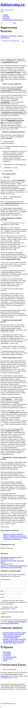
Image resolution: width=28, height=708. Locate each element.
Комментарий (5, 579)
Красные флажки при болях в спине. (14, 632)
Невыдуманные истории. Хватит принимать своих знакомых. (13, 635)
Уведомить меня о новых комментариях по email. (9, 608)
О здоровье (6, 655)
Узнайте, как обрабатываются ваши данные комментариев (14, 622)
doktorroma (12, 36)
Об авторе (6, 16)
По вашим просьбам (9, 657)
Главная (5, 15)
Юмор (5, 660)
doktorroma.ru (13, 4)
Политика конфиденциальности (13, 20)
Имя (2, 591)
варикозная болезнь (15, 557)
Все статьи (6, 18)
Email (3, 594)
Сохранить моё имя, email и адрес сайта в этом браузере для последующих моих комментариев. (14, 602)
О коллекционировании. (10, 637)
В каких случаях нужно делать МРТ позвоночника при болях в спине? (14, 640)
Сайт (2, 597)
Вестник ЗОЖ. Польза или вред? (13, 642)
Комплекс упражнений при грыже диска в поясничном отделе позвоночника (14, 566)
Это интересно (8, 658)
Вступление (7, 652)
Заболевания (5, 557)
